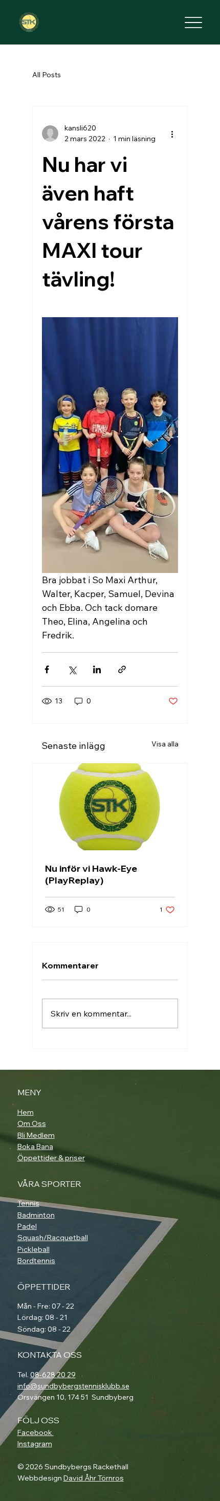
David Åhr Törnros (93, 1478)
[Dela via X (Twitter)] (72, 669)
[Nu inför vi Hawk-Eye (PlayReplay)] (110, 806)
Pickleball (33, 1249)
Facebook (35, 1432)
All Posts (46, 74)
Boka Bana (35, 1146)
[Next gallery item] (166, 445)
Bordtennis (36, 1260)
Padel (27, 1226)
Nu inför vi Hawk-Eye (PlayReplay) (91, 874)
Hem (25, 1112)
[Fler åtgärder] (172, 133)
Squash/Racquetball (52, 1237)
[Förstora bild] (110, 445)
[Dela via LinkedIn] (97, 669)
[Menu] (194, 22)
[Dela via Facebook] (47, 669)
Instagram (34, 1443)
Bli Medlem (36, 1135)
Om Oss (31, 1123)
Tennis (28, 1203)
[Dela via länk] (122, 669)
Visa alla (165, 743)
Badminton (36, 1215)
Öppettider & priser (51, 1157)
